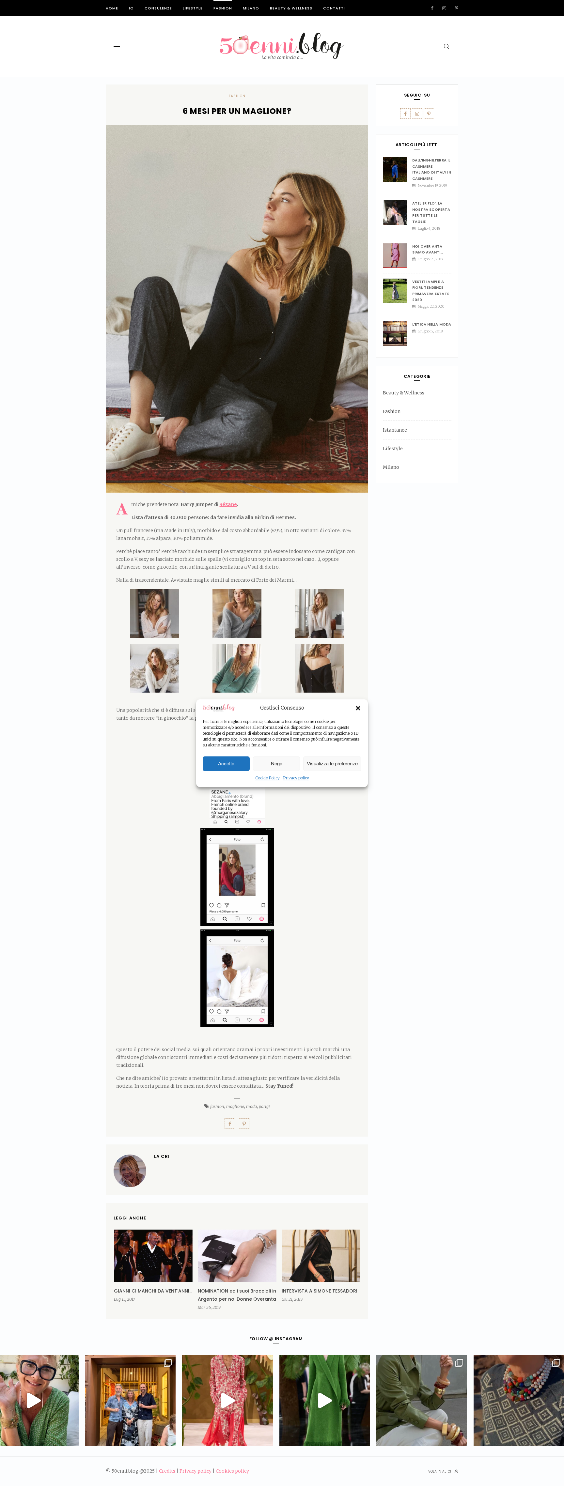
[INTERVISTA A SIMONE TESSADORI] (321, 1256)
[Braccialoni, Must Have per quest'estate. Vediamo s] (421, 1400)
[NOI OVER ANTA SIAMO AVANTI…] (397, 255)
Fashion (222, 8)
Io (131, 8)
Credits (167, 1471)
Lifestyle (193, 8)
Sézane (228, 504)
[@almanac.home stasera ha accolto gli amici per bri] (130, 1400)
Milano (251, 8)
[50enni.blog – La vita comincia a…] (282, 36)
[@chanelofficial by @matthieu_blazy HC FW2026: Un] (227, 1400)
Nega (276, 763)
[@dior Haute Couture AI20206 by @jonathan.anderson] (324, 1400)
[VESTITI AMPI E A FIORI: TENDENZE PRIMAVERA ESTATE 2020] (397, 291)
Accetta (226, 763)
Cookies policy (232, 1471)
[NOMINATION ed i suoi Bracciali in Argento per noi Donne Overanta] (237, 1256)
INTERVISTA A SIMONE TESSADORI (319, 1291)
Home (112, 8)
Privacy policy (296, 777)
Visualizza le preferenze (332, 763)
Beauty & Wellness (291, 8)
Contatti (334, 8)
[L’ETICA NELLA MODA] (397, 333)
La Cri (162, 1156)
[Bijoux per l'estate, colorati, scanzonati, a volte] (519, 1400)
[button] (358, 708)
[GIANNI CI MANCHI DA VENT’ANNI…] (153, 1256)
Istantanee (395, 430)
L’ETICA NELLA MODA (431, 324)
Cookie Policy (267, 777)
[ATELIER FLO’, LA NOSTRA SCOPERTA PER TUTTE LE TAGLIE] (397, 212)
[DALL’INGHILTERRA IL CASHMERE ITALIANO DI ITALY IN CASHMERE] (397, 169)
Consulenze (158, 8)
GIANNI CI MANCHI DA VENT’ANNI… (153, 1291)
